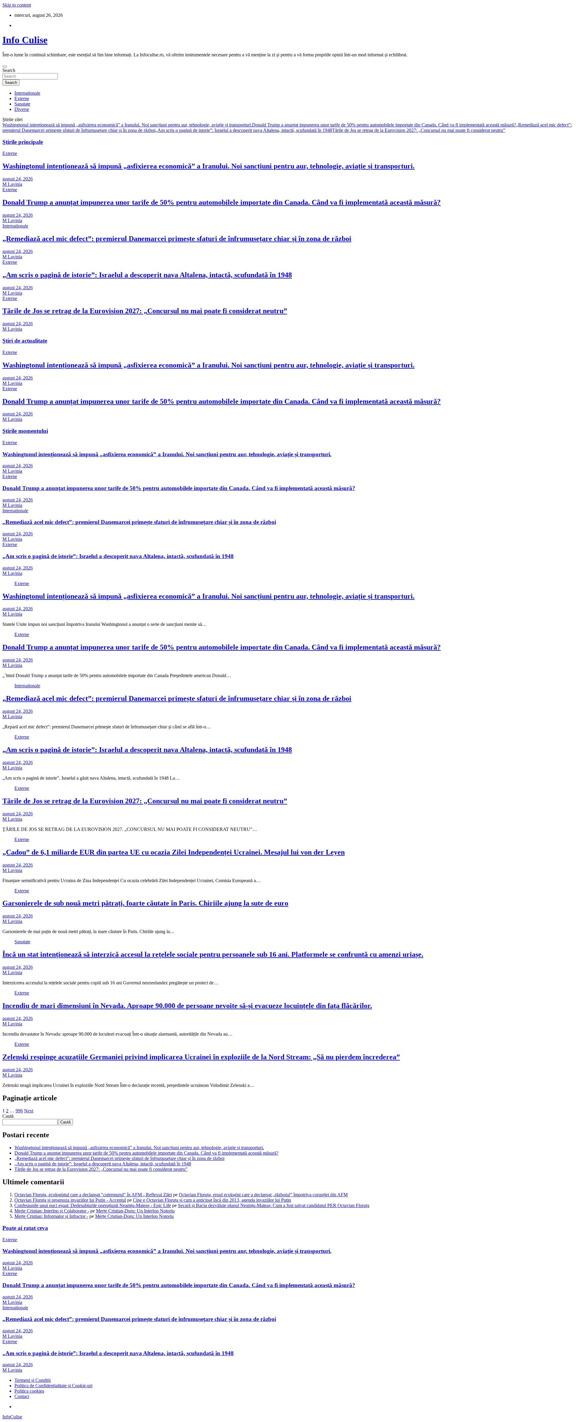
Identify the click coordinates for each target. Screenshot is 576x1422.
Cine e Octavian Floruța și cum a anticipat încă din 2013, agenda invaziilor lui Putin (212, 1200)
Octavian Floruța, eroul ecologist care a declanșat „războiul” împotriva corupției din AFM (263, 1194)
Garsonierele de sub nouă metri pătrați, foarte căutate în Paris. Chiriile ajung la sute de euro (145, 903)
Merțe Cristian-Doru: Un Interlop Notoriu (135, 1210)
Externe (21, 98)
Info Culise (24, 39)
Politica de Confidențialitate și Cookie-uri (53, 1385)
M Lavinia (12, 184)
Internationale (27, 93)
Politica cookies (29, 1391)
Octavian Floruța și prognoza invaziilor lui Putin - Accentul (70, 1200)
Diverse (21, 109)
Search (8, 70)
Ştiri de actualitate (24, 341)
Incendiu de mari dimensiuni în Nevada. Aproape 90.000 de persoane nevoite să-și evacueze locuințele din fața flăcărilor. (187, 1006)
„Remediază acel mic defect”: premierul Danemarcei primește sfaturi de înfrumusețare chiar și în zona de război (176, 238)
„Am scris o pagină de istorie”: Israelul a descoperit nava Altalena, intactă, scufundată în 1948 (243, 130)
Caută (8, 1116)
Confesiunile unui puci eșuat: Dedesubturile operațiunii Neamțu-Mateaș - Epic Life (92, 1205)
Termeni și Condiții (32, 1380)
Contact (21, 1396)
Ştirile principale (22, 142)
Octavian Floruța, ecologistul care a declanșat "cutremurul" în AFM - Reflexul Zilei (93, 1194)
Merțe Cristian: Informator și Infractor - (51, 1216)
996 (19, 1110)
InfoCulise (12, 1416)
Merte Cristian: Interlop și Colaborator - (51, 1210)
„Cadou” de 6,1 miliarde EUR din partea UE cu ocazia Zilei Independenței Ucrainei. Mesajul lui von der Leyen (173, 852)
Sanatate (22, 103)
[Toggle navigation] (4, 66)
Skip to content (16, 4)
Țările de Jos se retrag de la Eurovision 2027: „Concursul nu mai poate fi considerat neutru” (418, 130)
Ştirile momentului (25, 431)
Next (28, 1110)
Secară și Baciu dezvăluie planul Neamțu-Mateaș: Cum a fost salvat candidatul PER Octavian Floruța (273, 1205)
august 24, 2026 (17, 178)
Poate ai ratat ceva (25, 1228)
